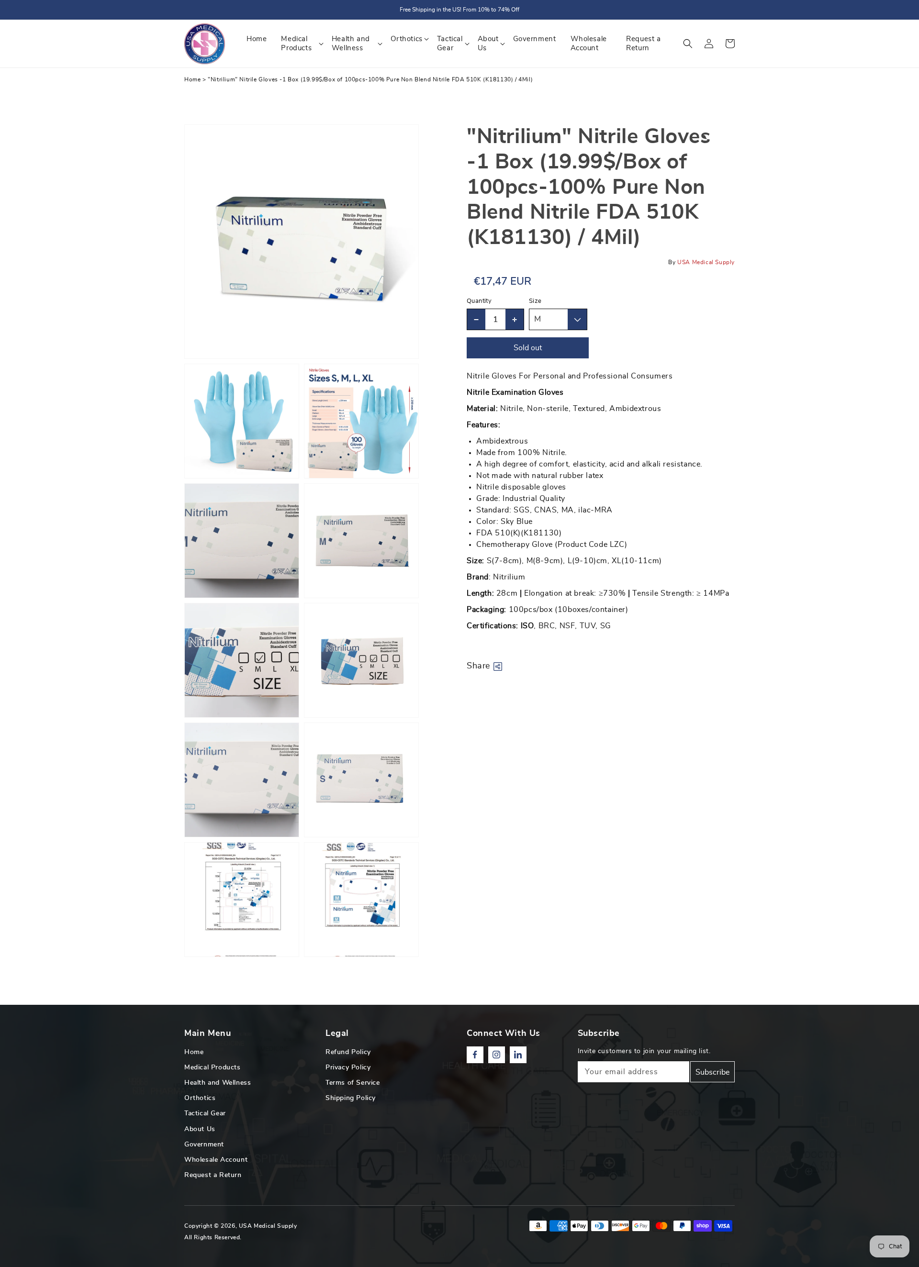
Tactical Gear (205, 1113)
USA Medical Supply (268, 1226)
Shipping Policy (350, 1098)
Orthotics (199, 1098)
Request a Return (213, 1175)
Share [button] (478, 666)
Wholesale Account (215, 1159)
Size (535, 301)
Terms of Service (352, 1082)
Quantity (479, 301)
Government (204, 1144)
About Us (199, 1129)
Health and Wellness (217, 1082)
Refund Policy (348, 1052)
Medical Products (212, 1067)
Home (192, 79)
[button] (687, 43)
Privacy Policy (347, 1067)
